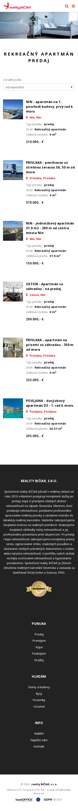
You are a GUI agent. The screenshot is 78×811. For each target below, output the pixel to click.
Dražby (39, 660)
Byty (39, 693)
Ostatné (39, 706)
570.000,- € (35, 202)
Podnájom (39, 653)
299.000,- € (35, 319)
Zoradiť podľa (12, 80)
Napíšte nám (39, 740)
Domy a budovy (39, 687)
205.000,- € (35, 436)
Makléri (39, 733)
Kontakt (39, 746)
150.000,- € (35, 263)
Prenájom (39, 640)
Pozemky (39, 700)
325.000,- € (35, 380)
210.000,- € (35, 142)
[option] (39, 25)
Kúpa (39, 647)
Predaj (39, 634)
